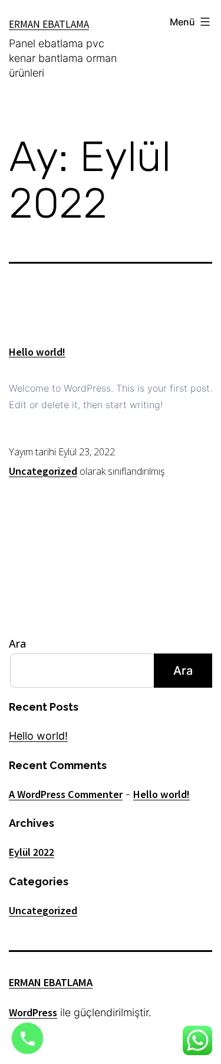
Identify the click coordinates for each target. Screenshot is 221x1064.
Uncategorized (43, 471)
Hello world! (37, 351)
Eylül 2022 (31, 852)
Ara (17, 643)
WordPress (33, 1012)
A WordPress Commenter (66, 794)
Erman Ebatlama (49, 24)
